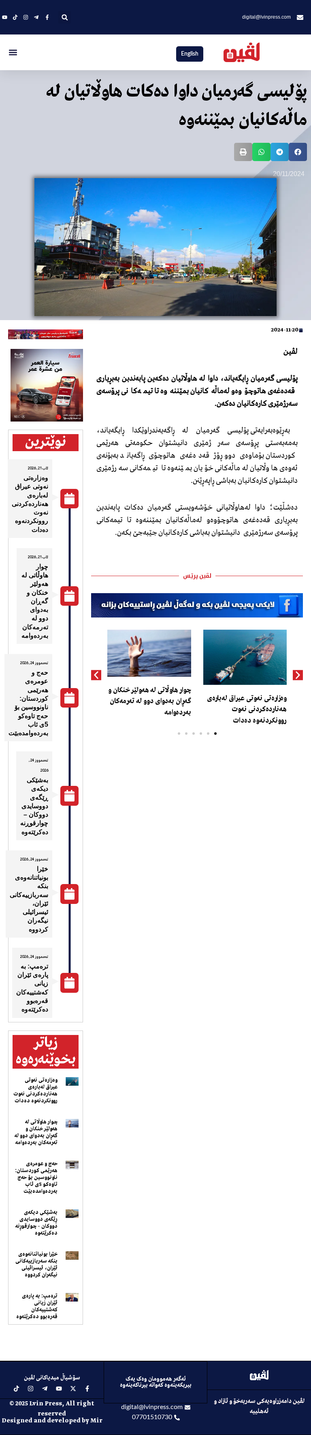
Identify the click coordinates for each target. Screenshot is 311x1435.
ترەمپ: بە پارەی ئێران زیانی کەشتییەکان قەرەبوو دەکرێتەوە (37, 1306)
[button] (64, 17)
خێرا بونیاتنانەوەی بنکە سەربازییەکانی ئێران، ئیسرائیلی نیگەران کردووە (36, 1264)
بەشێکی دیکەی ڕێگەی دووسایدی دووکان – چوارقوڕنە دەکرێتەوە (34, 806)
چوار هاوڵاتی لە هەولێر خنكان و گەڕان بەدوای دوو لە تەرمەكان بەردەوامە (149, 701)
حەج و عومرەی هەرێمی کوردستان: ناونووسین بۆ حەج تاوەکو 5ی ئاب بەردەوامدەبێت (36, 1177)
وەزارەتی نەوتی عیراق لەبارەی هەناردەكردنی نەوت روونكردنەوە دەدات (247, 709)
